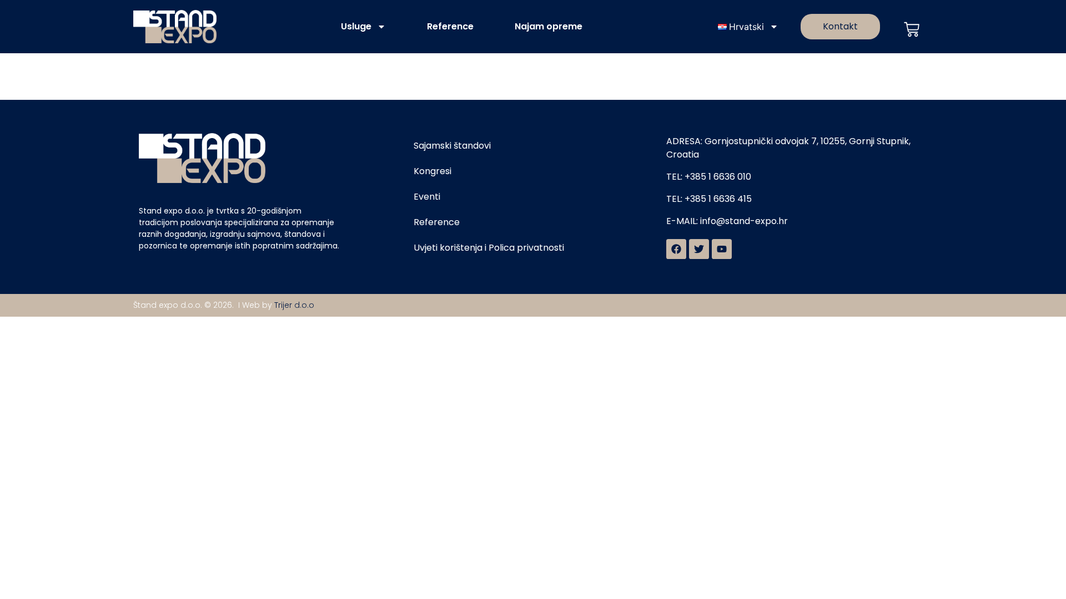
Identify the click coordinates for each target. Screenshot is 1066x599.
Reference (450, 26)
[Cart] (912, 29)
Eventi (427, 196)
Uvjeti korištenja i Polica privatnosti (489, 247)
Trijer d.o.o (294, 305)
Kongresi (432, 171)
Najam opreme (548, 26)
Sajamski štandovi (452, 145)
